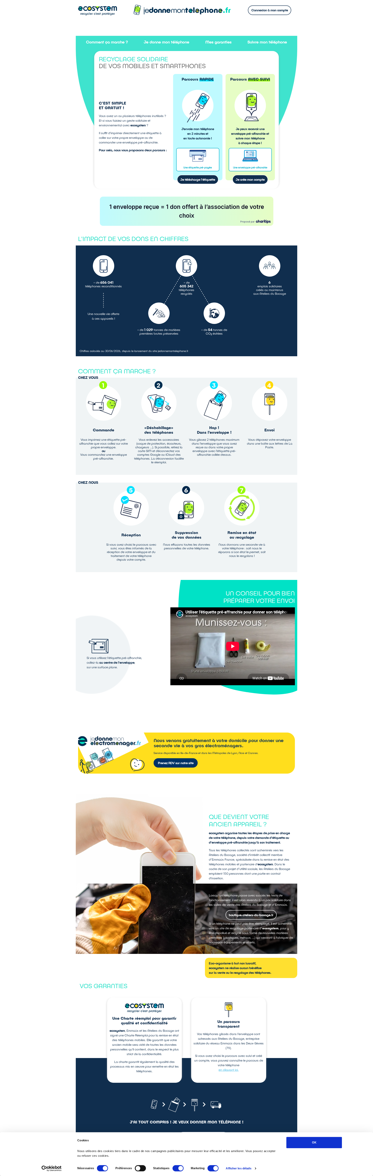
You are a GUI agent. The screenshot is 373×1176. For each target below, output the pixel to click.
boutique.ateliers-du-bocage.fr (251, 915)
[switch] (140, 1168)
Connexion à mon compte (269, 10)
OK (314, 1142)
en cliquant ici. (229, 1069)
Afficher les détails (238, 1168)
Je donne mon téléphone (166, 42)
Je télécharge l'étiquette (197, 179)
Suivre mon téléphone (267, 42)
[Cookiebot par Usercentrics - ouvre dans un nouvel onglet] (52, 1168)
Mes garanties (218, 42)
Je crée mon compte (250, 179)
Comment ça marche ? (107, 42)
